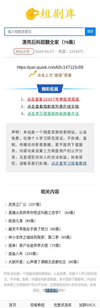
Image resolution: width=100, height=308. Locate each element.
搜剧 (90, 31)
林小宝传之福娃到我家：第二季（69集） (41, 237)
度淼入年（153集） (24, 254)
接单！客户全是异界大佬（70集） (35, 245)
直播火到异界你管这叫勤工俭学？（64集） (42, 213)
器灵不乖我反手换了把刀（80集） (35, 229)
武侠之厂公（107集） (25, 204)
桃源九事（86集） (23, 221)
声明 (7, 274)
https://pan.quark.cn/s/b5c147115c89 (50, 67)
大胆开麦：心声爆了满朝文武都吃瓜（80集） (44, 262)
